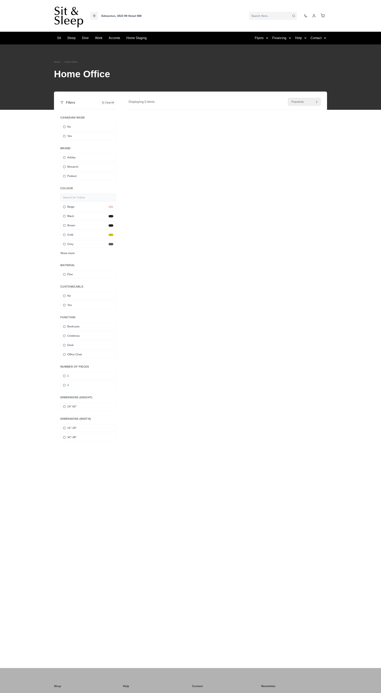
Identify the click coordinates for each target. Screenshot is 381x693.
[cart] (323, 15)
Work (98, 38)
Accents (114, 38)
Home (57, 62)
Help (298, 38)
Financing (279, 38)
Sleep (71, 38)
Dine (85, 38)
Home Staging (136, 38)
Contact (316, 38)
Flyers (259, 38)
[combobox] (273, 16)
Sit (59, 38)
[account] (314, 16)
